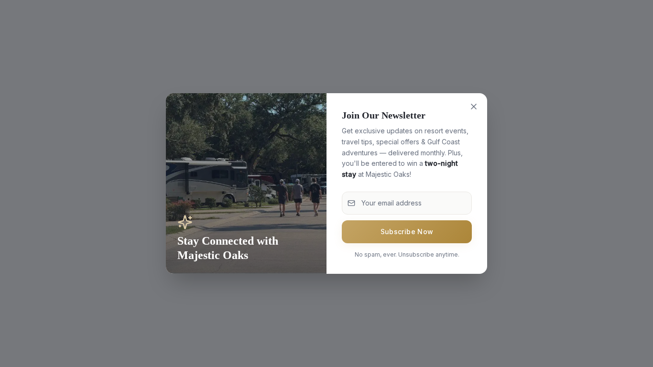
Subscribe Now (407, 231)
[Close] (473, 106)
